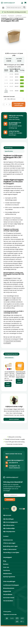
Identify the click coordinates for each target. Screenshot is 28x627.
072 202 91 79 (13, 463)
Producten (3, 15)
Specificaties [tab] (9, 151)
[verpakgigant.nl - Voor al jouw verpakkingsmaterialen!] (9, 3)
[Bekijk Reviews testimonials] (6, 509)
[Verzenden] (24, 7)
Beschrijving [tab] (8, 147)
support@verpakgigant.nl (15, 460)
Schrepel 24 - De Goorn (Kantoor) (14, 467)
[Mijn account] (22, 3)
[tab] (11, 354)
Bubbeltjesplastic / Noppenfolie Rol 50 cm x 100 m (21, 373)
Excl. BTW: (9, 58)
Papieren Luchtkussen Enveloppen (17, 17)
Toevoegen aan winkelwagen (19, 104)
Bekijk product (8, 384)
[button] (25, 3)
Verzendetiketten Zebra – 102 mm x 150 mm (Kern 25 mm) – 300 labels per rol (10, 375)
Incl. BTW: (19, 58)
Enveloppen (11, 15)
